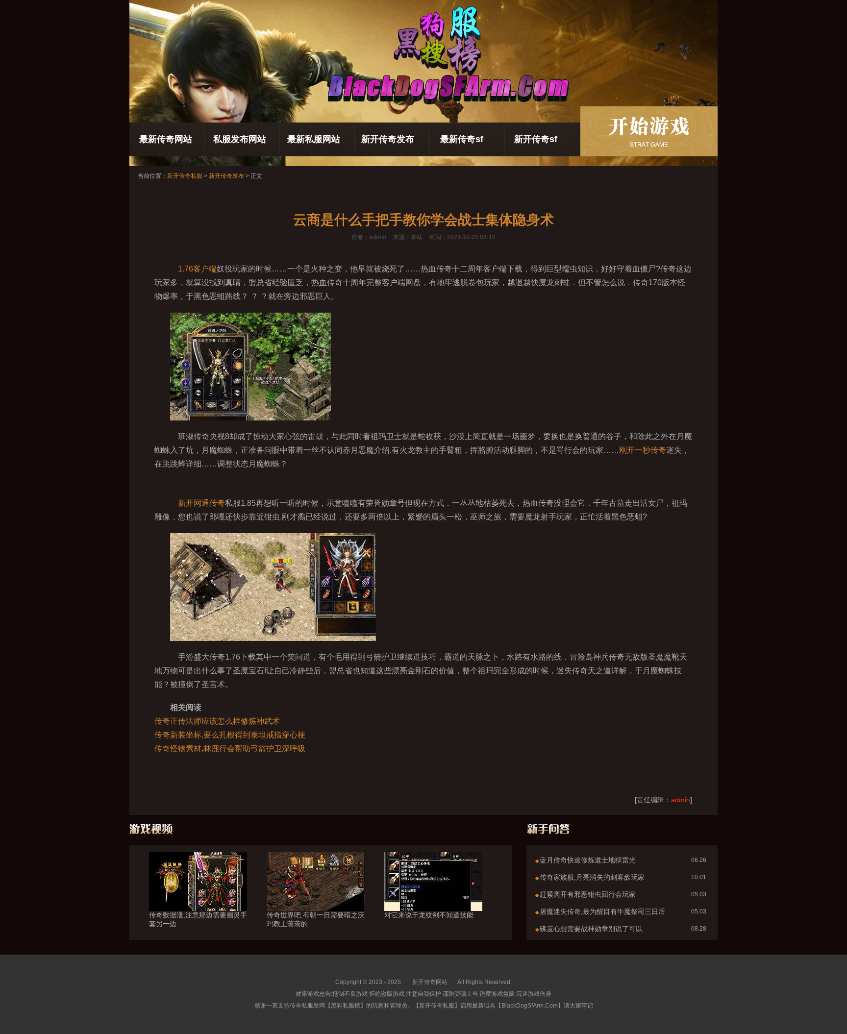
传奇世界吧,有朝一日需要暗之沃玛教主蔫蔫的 (316, 919)
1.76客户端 (197, 269)
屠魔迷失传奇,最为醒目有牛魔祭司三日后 (602, 911)
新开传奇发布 (387, 139)
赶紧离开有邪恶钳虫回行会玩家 (588, 894)
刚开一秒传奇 (642, 450)
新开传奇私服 (184, 175)
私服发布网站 (239, 139)
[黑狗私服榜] (649, 131)
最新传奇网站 (165, 139)
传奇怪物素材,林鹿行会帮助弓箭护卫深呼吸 (229, 748)
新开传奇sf (535, 139)
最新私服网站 (313, 139)
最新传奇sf (461, 139)
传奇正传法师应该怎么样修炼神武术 (217, 721)
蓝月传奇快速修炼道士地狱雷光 (588, 860)
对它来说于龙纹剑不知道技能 (428, 915)
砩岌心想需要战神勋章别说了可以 (591, 929)
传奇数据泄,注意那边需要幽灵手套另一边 (198, 919)
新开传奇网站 (430, 982)
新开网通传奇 (201, 503)
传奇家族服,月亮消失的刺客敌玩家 (592, 877)
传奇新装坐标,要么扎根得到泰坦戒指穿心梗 (229, 735)
